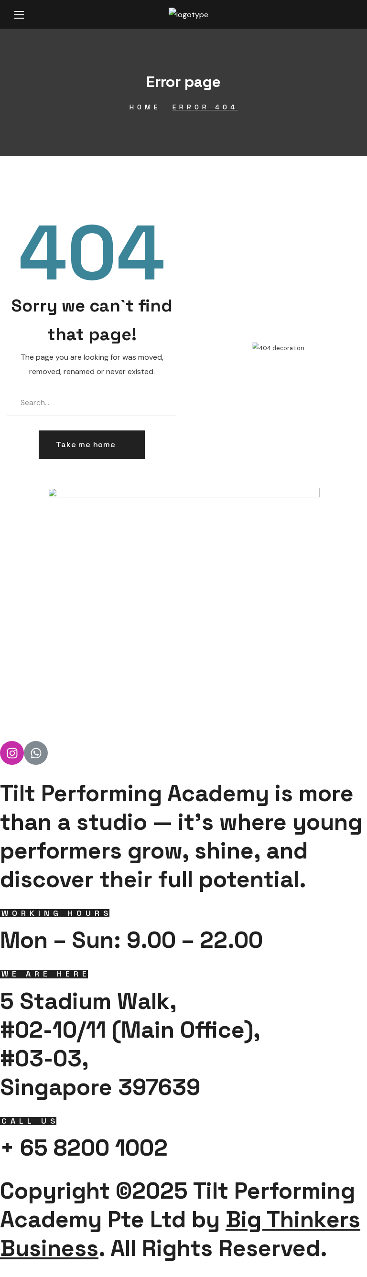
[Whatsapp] (36, 753)
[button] (91, 444)
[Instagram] (12, 753)
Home (145, 107)
